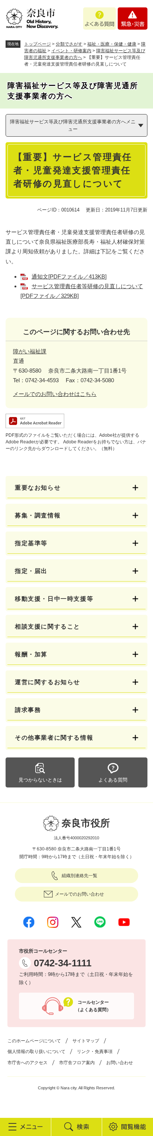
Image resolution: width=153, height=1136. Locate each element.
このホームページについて (34, 1040)
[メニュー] (25, 1126)
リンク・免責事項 (95, 1051)
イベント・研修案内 (71, 50)
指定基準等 (31, 543)
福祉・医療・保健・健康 (111, 44)
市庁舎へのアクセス (27, 1062)
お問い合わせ (119, 1062)
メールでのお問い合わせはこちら (55, 394)
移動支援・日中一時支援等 (54, 599)
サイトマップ (85, 1040)
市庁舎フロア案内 (77, 1062)
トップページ (37, 44)
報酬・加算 (31, 654)
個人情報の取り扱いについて (36, 1051)
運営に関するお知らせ (47, 682)
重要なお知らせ (38, 487)
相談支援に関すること (47, 626)
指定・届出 (31, 571)
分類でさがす (69, 44)
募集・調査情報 (38, 515)
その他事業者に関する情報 (54, 737)
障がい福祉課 (29, 351)
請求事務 (28, 710)
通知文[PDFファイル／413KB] (69, 276)
